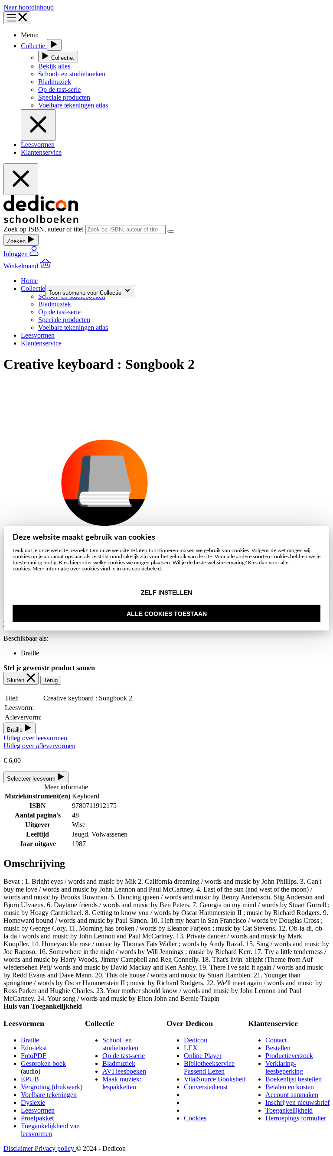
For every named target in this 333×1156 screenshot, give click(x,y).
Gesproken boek (43, 1063)
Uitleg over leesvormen (35, 738)
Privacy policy (55, 1148)
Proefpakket (37, 1118)
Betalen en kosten (289, 1087)
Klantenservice (41, 152)
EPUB (30, 1079)
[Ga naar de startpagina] (40, 221)
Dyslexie (33, 1102)
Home (29, 280)
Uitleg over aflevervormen (39, 745)
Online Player (203, 1055)
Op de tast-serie (123, 1055)
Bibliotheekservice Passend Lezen (209, 1067)
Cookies (195, 1118)
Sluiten (16, 680)
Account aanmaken (291, 1094)
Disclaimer (19, 1148)
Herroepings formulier (295, 1118)
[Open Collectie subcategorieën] (54, 45)
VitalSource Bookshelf (215, 1079)
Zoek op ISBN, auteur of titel (44, 229)
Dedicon (195, 1040)
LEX (191, 1048)
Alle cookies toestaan (167, 613)
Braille (30, 1040)
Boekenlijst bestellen (293, 1079)
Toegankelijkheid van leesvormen (50, 1129)
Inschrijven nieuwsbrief (297, 1102)
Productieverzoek (289, 1055)
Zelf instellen (166, 592)
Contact (276, 1040)
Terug (51, 680)
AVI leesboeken (124, 1071)
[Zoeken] (170, 231)
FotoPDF (33, 1055)
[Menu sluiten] (38, 125)
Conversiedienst (206, 1087)
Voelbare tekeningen (49, 1094)
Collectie (34, 45)
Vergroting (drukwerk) (51, 1087)
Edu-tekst (34, 1048)
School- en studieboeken (120, 1044)
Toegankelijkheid (289, 1110)
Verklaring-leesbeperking (284, 1067)
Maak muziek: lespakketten (121, 1083)
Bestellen (278, 1048)
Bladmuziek (118, 1063)
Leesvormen (38, 144)
